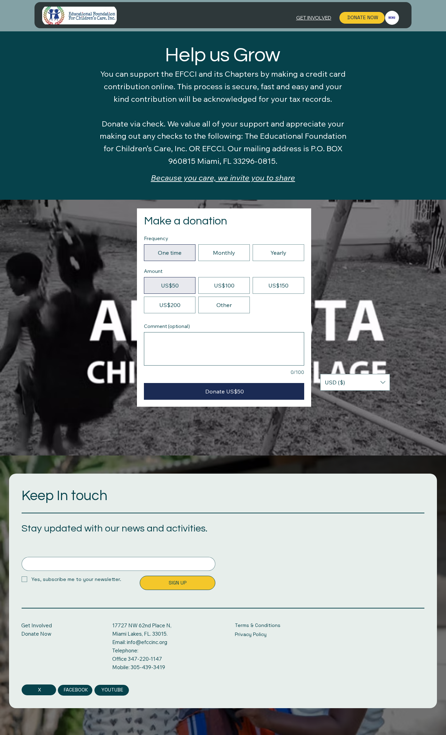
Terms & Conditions (257, 625)
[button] (355, 382)
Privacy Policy (251, 634)
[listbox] (355, 382)
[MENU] (392, 18)
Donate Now (36, 633)
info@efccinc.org (147, 642)
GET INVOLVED (313, 18)
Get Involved (36, 625)
